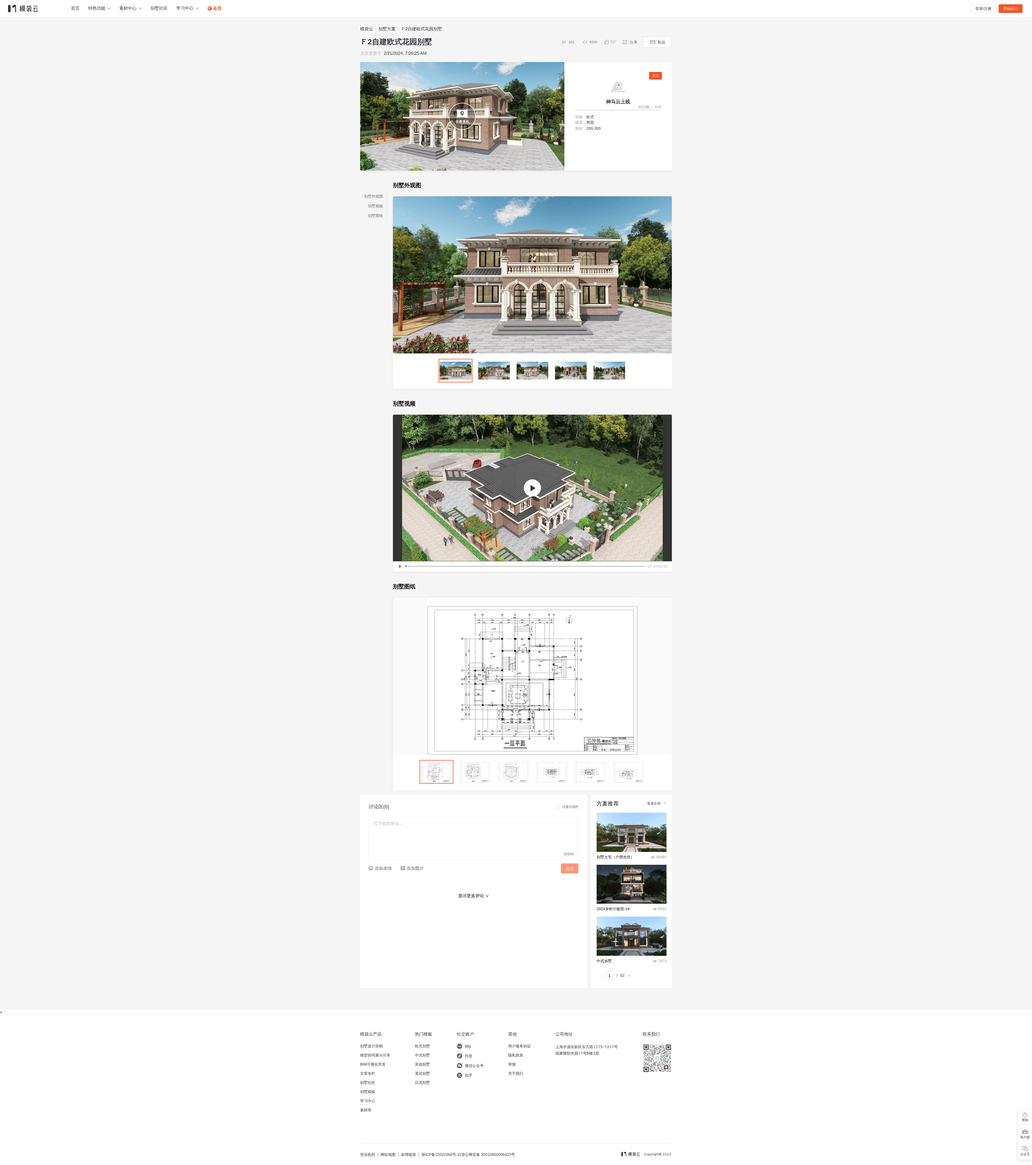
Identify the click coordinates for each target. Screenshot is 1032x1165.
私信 (661, 42)
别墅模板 (367, 1092)
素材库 (365, 1110)
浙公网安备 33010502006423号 (488, 1154)
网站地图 (388, 1154)
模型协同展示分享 (375, 1055)
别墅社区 (367, 1082)
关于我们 (515, 1073)
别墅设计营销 (371, 1046)
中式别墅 (422, 1055)
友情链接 (408, 1154)
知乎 (468, 1075)
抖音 (468, 1056)
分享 (633, 42)
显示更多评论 (473, 895)
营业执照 (367, 1154)
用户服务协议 (519, 1046)
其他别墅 (422, 1064)
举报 (512, 1064)
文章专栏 (367, 1073)
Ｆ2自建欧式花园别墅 (421, 29)
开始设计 (1010, 8)
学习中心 (367, 1101)
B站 (468, 1046)
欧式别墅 (422, 1046)
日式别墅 (422, 1082)
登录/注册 (983, 8)
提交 (570, 868)
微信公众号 (474, 1065)
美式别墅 (422, 1073)
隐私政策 (515, 1055)
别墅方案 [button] (387, 29)
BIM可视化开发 (373, 1064)
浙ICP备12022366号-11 (441, 1154)
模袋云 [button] (366, 29)
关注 (655, 76)
